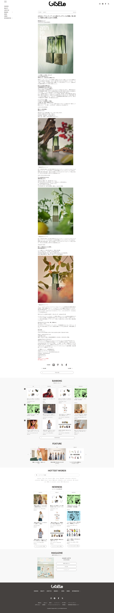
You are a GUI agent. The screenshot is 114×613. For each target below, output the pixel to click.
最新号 (50, 602)
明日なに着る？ (62, 478)
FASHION (6, 6)
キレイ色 (49, 478)
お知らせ (45, 602)
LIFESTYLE (6, 10)
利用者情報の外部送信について (73, 604)
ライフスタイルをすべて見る (73, 545)
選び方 (62, 481)
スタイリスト (39, 478)
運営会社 (39, 602)
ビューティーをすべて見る (57, 546)
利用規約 (64, 604)
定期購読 (43, 604)
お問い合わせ (37, 604)
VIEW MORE (57, 437)
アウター (43, 478)
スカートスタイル (68, 478)
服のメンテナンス (66, 481)
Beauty (57, 492)
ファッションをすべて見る (40, 546)
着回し (54, 478)
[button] (56, 465)
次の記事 (44, 12)
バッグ (45, 481)
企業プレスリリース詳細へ (43, 358)
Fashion (40, 492)
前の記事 (40, 12)
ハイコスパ (58, 481)
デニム (46, 478)
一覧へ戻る (57, 372)
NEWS (5, 14)
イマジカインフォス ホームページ (54, 604)
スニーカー (57, 478)
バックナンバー (66, 569)
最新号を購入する (66, 563)
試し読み (66, 566)
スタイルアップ (73, 478)
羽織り (48, 481)
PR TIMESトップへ (42, 359)
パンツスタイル (53, 481)
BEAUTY (6, 8)
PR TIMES (64, 602)
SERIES (5, 16)
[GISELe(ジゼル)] (57, 586)
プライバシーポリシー (72, 602)
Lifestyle (73, 492)
